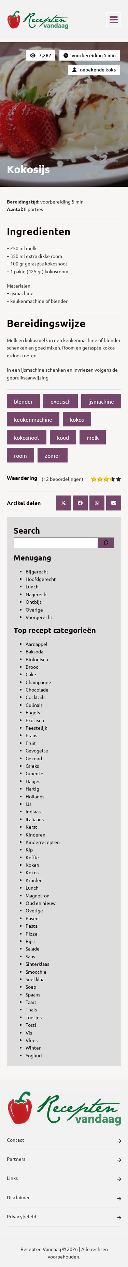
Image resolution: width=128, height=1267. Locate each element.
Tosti (31, 1025)
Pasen (32, 918)
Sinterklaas (37, 964)
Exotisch (35, 720)
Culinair (34, 705)
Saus (30, 956)
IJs (28, 804)
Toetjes (34, 1017)
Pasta (32, 926)
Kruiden (34, 880)
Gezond (34, 758)
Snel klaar (36, 979)
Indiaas (33, 811)
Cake (31, 674)
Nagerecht (37, 594)
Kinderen (35, 834)
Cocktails (35, 697)
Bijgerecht (37, 571)
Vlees (32, 1040)
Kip (29, 849)
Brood (32, 667)
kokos (77, 419)
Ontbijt (34, 602)
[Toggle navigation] (113, 19)
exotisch (61, 401)
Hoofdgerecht (41, 579)
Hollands (35, 796)
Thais (31, 1009)
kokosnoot (26, 437)
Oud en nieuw (41, 903)
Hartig (32, 788)
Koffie (32, 857)
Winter (33, 1047)
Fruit (31, 743)
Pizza (31, 933)
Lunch (32, 586)
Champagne (38, 682)
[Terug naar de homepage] (37, 19)
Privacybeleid (21, 1216)
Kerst (31, 827)
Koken (32, 865)
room (20, 455)
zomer (52, 455)
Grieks (32, 766)
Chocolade (37, 689)
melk (93, 437)
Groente (34, 773)
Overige (34, 609)
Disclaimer (18, 1197)
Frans (31, 735)
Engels (33, 712)
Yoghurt (34, 1055)
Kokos (32, 872)
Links (12, 1178)
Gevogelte (37, 750)
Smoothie (36, 972)
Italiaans (35, 819)
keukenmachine (33, 419)
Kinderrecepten (43, 842)
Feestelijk (36, 728)
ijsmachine (101, 401)
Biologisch (37, 659)
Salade (33, 948)
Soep (31, 987)
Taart (31, 1002)
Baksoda (34, 651)
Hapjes (33, 781)
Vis (29, 1032)
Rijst (30, 941)
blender (23, 401)
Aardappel (36, 644)
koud (63, 437)
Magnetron (37, 895)
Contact (15, 1140)
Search (27, 530)
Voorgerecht (39, 617)
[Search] (106, 543)
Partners (16, 1159)
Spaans (33, 994)
